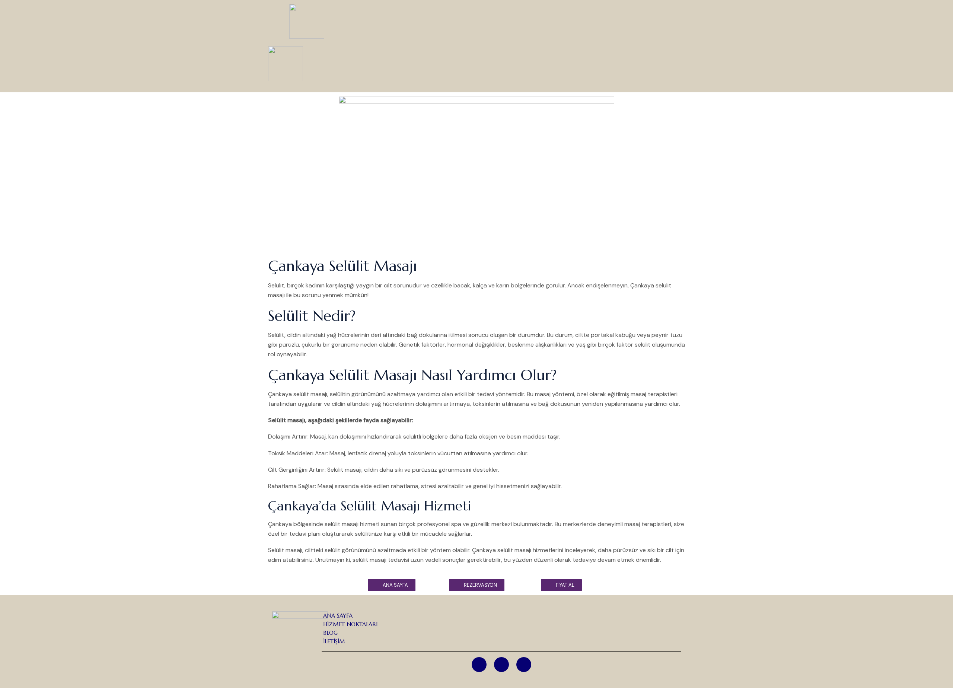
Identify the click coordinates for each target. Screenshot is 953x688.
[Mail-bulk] (501, 664)
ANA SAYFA (338, 615)
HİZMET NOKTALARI (350, 624)
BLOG (330, 632)
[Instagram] (479, 664)
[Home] (523, 664)
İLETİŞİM (334, 641)
